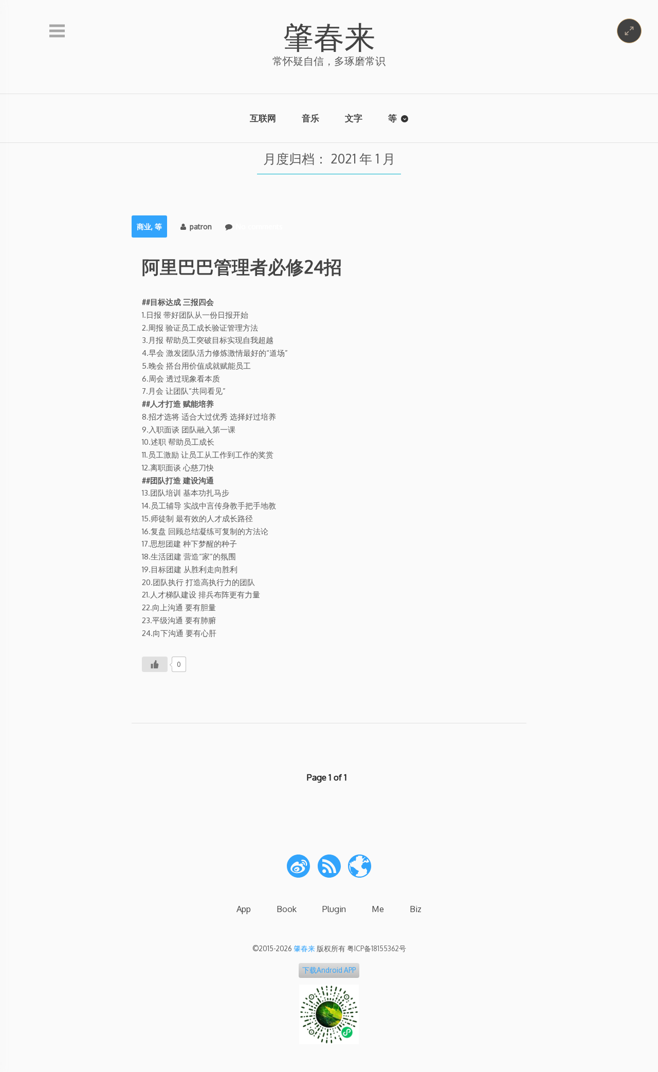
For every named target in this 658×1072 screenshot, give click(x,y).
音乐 (310, 118)
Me (378, 908)
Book (287, 908)
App (243, 908)
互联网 (263, 118)
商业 (144, 226)
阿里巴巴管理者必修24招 (242, 266)
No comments (259, 226)
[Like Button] (155, 664)
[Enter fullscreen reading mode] (629, 31)
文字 (353, 118)
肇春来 (329, 36)
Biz (416, 908)
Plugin (334, 908)
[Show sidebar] (57, 31)
